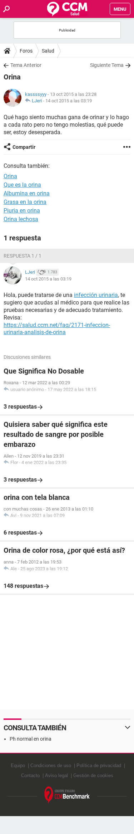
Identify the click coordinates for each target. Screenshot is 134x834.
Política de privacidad (98, 765)
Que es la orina (22, 184)
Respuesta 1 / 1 (22, 256)
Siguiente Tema (107, 65)
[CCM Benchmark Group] (67, 795)
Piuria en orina (22, 210)
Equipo (18, 765)
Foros (26, 51)
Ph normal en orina (30, 739)
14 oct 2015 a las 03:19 (68, 100)
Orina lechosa (21, 219)
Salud (48, 51)
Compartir (24, 147)
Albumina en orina (27, 193)
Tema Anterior (25, 65)
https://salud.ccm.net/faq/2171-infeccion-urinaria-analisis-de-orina (57, 329)
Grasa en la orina (25, 202)
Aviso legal (56, 775)
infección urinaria (96, 295)
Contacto (30, 775)
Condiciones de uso (50, 765)
